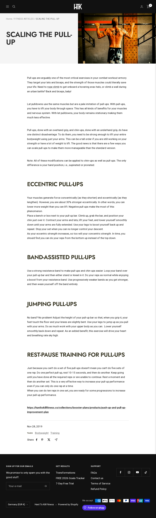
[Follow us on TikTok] (146, 472)
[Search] (13, 6)
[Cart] (148, 6)
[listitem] (36, 439)
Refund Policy (98, 488)
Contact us (97, 478)
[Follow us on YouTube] (137, 472)
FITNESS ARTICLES (24, 18)
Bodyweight (42, 433)
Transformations (65, 472)
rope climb (53, 86)
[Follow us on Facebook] (120, 472)
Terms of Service (100, 483)
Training (55, 433)
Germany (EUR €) (16, 504)
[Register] (45, 486)
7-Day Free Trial (65, 483)
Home (9, 18)
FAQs (94, 472)
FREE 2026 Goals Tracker (70, 478)
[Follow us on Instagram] (129, 472)
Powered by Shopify (68, 504)
